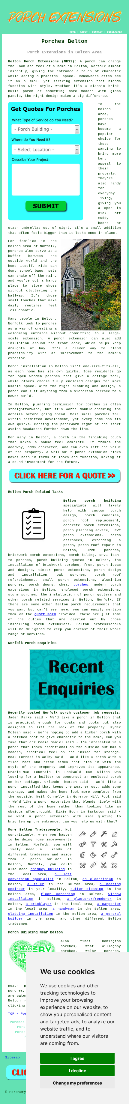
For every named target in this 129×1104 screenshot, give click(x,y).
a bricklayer (39, 904)
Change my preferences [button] (77, 1082)
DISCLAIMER (114, 32)
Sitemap (12, 1057)
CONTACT (97, 32)
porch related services (45, 599)
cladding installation (30, 914)
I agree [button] (77, 1058)
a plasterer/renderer (89, 899)
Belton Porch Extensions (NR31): (42, 61)
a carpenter (109, 904)
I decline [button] (77, 1070)
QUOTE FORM (45, 614)
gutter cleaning (87, 889)
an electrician (97, 879)
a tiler (35, 884)
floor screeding (58, 894)
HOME (73, 32)
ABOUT (84, 32)
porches (81, 584)
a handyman (63, 909)
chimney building (48, 869)
